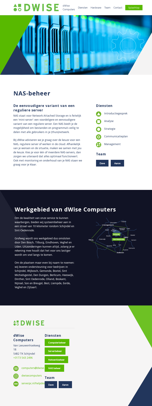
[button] (102, 163)
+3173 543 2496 (23, 357)
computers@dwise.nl (34, 368)
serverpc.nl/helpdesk (34, 383)
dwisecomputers (32, 375)
